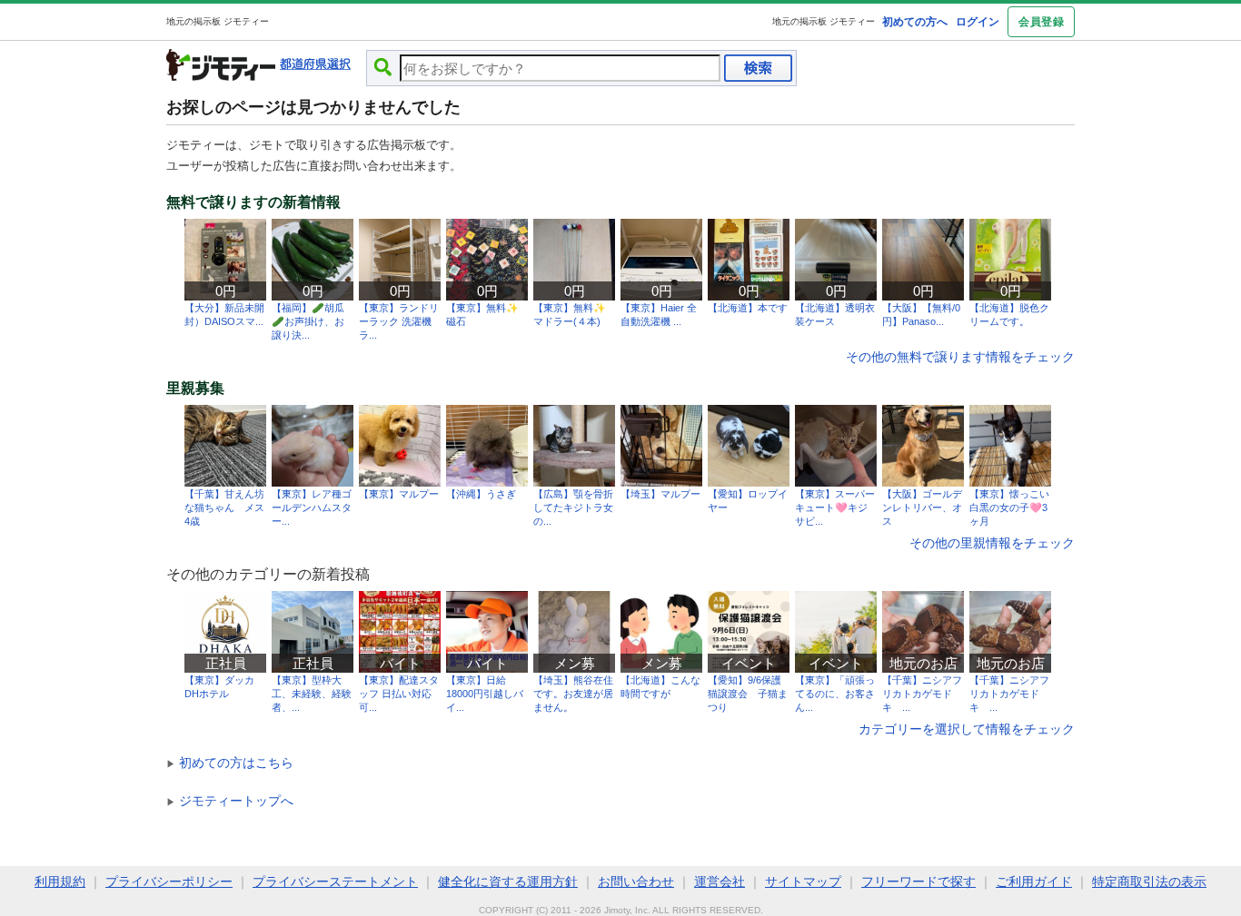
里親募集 (195, 388)
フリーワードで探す (918, 881)
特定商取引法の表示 (1149, 881)
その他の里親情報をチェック (992, 543)
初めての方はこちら (229, 762)
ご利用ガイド (1034, 881)
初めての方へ (915, 21)
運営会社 (719, 881)
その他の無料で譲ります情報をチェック (960, 356)
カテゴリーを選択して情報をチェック (967, 729)
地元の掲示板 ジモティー (823, 21)
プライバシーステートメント (335, 881)
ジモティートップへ (229, 800)
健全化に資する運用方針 (508, 881)
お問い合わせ (636, 881)
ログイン (977, 21)
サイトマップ (803, 881)
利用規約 (60, 881)
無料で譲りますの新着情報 (253, 202)
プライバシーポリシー (169, 881)
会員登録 (1041, 21)
